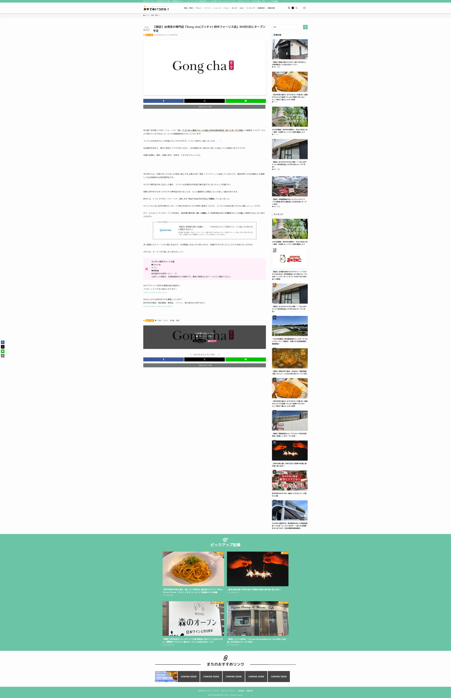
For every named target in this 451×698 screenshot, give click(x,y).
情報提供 (241, 691)
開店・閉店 (149, 35)
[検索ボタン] (296, 8)
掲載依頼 (250, 691)
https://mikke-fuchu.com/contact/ (158, 306)
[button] (163, 101)
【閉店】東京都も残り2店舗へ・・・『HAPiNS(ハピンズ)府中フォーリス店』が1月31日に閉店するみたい (215, 228)
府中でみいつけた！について (208, 691)
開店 (177, 320)
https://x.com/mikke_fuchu (154, 292)
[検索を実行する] (305, 27)
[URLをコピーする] (2, 355)
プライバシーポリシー (228, 691)
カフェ (166, 320)
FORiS (159, 320)
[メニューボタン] (304, 8)
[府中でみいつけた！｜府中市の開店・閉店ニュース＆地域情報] (156, 7)
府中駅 (172, 320)
